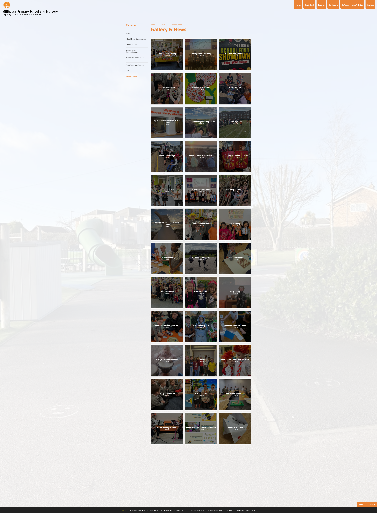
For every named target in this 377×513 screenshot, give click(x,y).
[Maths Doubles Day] (235, 428)
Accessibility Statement (215, 510)
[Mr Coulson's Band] (167, 292)
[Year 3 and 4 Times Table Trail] (167, 326)
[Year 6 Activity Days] (167, 156)
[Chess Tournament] (235, 258)
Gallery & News (177, 24)
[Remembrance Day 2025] (201, 88)
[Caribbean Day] (201, 394)
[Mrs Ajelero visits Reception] (167, 360)
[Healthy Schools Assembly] (201, 54)
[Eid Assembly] (235, 224)
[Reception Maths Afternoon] (235, 326)
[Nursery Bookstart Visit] (167, 394)
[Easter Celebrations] (201, 224)
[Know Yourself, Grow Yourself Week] (235, 360)
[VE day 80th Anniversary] (201, 190)
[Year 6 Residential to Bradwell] (201, 156)
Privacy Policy (241, 510)
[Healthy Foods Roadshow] (235, 54)
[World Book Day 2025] (201, 326)
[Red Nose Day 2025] (201, 292)
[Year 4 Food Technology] (167, 258)
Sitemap (229, 510)
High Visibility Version (197, 510)
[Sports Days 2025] (235, 123)
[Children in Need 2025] (167, 88)
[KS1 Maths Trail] (235, 88)
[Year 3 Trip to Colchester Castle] (235, 156)
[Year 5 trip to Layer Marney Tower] (201, 123)
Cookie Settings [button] (250, 510)
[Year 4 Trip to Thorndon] (235, 190)
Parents (163, 24)
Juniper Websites (181, 510)
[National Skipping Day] (201, 258)
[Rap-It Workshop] (201, 360)
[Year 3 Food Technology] (235, 394)
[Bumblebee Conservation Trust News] (201, 428)
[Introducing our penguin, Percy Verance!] (167, 224)
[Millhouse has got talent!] (167, 428)
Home (153, 24)
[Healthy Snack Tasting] (167, 54)
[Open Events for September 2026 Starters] (167, 123)
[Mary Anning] (235, 292)
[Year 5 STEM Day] (167, 190)
